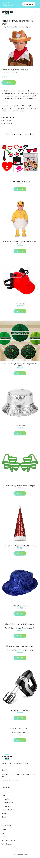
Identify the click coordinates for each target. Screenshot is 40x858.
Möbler (3, 817)
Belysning (4, 792)
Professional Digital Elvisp (20, 710)
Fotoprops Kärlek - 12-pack (20, 181)
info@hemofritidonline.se (9, 781)
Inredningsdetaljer (7, 803)
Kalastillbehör (14, 70)
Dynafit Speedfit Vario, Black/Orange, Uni (20, 628)
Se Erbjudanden (28, 3)
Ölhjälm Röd (20, 304)
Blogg (3, 830)
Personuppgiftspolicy (8, 840)
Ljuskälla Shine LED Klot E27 (20, 733)
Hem (3, 27)
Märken (4, 813)
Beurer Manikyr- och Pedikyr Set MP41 (20, 650)
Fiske (3, 795)
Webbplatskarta (6, 844)
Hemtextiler (5, 799)
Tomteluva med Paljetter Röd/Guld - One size (20, 546)
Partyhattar (24, 70)
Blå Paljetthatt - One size (20, 606)
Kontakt (4, 833)
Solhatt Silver (20, 426)
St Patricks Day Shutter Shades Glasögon (20, 486)
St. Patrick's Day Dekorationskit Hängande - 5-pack (20, 365)
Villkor (3, 837)
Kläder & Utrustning (8, 810)
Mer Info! (8, 83)
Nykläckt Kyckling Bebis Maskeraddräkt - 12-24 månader (20, 243)
